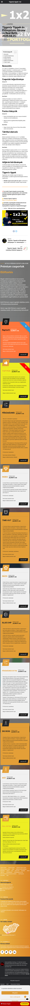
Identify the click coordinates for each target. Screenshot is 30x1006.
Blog (7, 875)
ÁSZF (7, 984)
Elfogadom (15, 993)
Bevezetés (6, 54)
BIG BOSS (23, 870)
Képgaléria (2, 870)
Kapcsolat (2, 984)
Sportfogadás (21, 873)
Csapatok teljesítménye (9, 55)
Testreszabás (15, 1001)
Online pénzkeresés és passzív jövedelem (8, 873)
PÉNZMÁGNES (9, 872)
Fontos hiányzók (7, 57)
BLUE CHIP (17, 870)
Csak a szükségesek (15, 997)
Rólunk (8, 870)
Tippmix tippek (7, 62)
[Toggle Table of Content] (14, 52)
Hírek (13, 869)
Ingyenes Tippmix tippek (21, 867)
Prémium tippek (11, 867)
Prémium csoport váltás (5, 869)
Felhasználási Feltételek (15, 984)
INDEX (28, 870)
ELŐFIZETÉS (24, 1003)
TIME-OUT (2, 872)
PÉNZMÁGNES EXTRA (18, 872)
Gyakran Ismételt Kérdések (21, 869)
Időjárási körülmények (8, 60)
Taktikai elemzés (7, 59)
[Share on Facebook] (14, 231)
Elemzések (10, 24)
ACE (12, 870)
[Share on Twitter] (16, 231)
